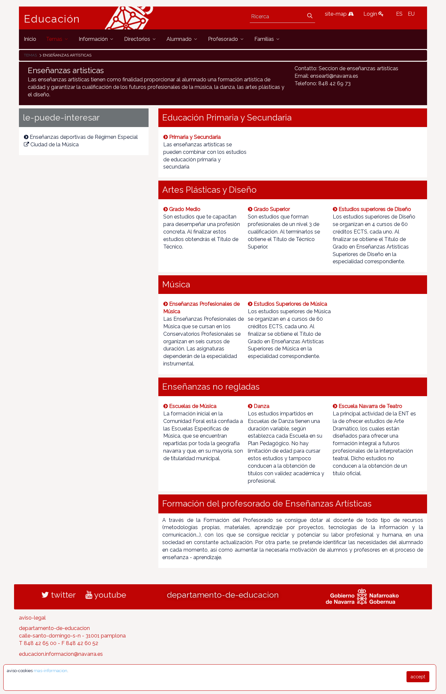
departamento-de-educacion (223, 595)
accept (418, 676)
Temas (30, 55)
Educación (52, 19)
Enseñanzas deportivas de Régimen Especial (84, 137)
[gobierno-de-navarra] (362, 595)
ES (399, 14)
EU (411, 14)
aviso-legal (32, 618)
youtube (109, 595)
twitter (62, 595)
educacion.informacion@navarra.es (61, 654)
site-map (336, 14)
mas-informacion (50, 670)
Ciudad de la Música (54, 144)
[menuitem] (30, 39)
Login (370, 14)
